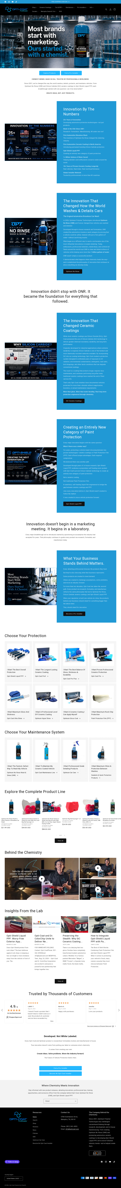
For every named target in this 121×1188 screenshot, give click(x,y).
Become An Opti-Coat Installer (60, 1073)
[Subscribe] (75, 1101)
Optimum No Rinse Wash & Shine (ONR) (16, 774)
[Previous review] (2, 1010)
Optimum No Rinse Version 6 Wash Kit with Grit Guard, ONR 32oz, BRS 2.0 (91, 820)
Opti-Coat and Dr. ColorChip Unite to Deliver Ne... (44, 938)
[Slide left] (56, 835)
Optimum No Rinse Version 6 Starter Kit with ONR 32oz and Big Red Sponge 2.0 (30, 820)
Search (35, 1120)
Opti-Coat (11, 1185)
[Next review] (119, 1010)
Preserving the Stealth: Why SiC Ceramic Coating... (72, 938)
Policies (35, 1133)
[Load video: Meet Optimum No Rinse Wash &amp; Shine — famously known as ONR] (98, 889)
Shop (34, 1123)
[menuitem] (34, 7)
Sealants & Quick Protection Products (101, 776)
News (34, 1130)
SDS (34, 1136)
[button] (106, 9)
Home (35, 1117)
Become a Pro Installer (74, 614)
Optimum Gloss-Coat (70, 718)
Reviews (35, 1126)
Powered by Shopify (20, 1185)
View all (60, 841)
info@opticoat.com (72, 1129)
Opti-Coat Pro (96, 676)
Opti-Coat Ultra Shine (14, 718)
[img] (14, 1010)
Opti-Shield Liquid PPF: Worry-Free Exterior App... (16, 938)
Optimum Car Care (69, 772)
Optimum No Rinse (72, 271)
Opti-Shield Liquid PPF (74, 504)
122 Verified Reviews (14, 1013)
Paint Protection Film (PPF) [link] (101, 718)
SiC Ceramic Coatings (74, 401)
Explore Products (50, 73)
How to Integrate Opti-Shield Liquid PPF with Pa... (100, 938)
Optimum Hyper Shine (43, 718)
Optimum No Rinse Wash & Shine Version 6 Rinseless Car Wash (10, 820)
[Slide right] (65, 835)
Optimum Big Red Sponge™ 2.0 (71, 818)
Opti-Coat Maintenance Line (45, 772)
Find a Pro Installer (71, 73)
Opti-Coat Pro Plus (70, 679)
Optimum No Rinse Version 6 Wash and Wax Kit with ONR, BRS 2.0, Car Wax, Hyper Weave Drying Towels (51, 821)
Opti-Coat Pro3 (40, 676)
